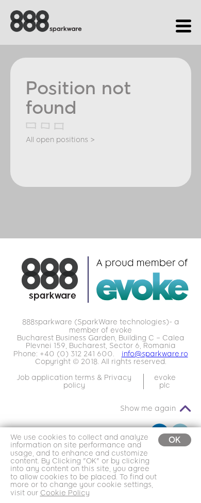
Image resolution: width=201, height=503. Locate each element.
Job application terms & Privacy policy (73, 381)
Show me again (148, 408)
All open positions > (60, 139)
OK (175, 440)
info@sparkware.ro (155, 354)
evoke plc (165, 381)
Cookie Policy (65, 493)
